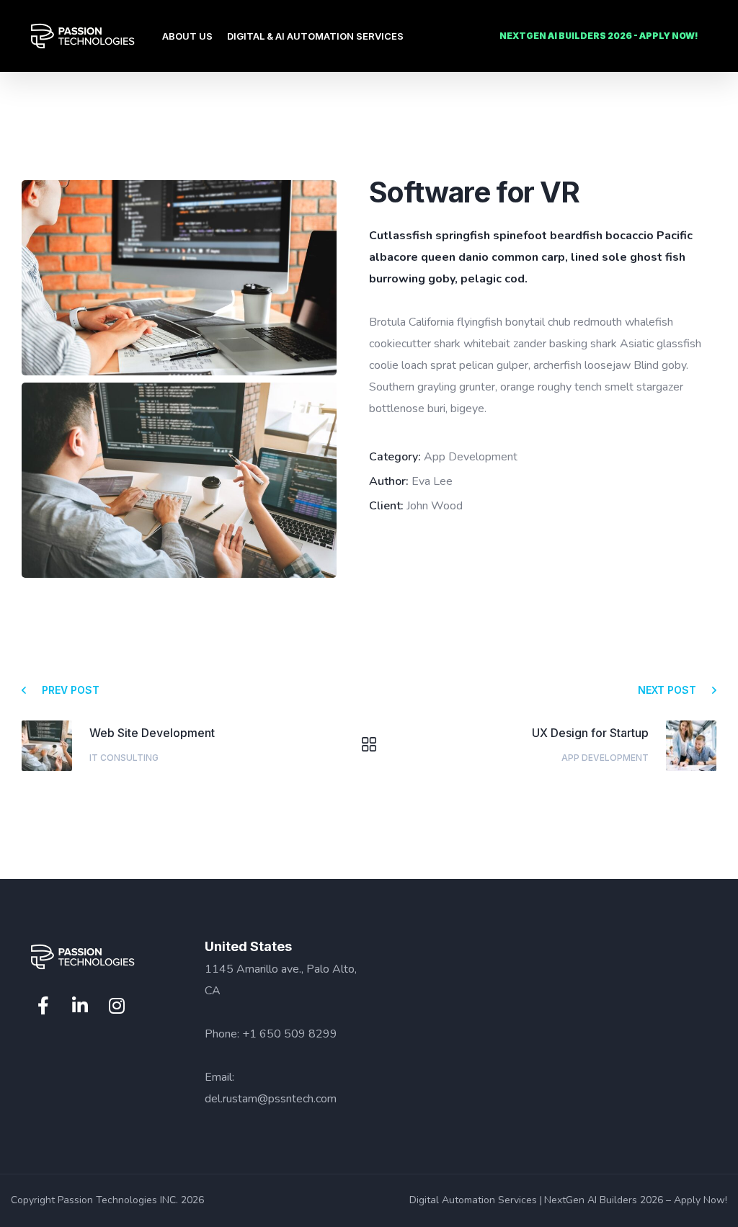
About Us (187, 36)
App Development (605, 757)
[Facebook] (43, 1006)
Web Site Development (152, 733)
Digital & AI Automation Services (315, 36)
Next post (667, 690)
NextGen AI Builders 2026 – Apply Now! (635, 1200)
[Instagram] (116, 1006)
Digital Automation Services (473, 1200)
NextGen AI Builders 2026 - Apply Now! (598, 35)
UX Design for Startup (590, 733)
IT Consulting (124, 757)
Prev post (70, 690)
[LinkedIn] (80, 1006)
